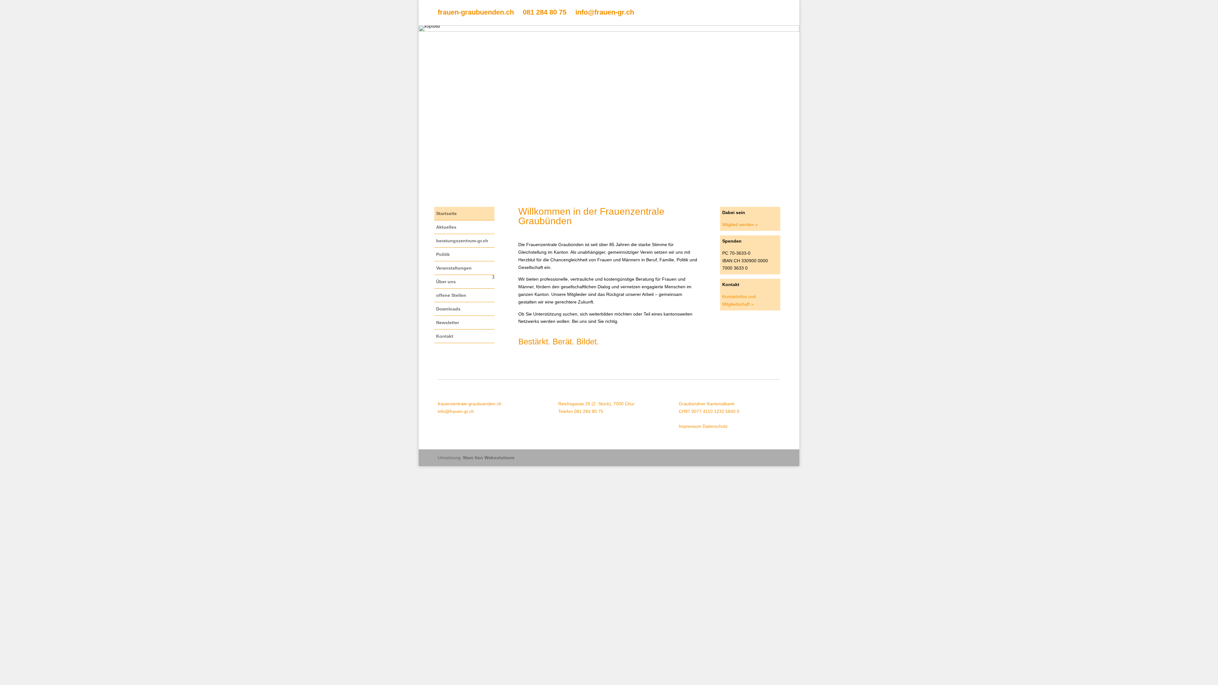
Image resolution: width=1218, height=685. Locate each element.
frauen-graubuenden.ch (476, 12)
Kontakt (444, 336)
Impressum (690, 426)
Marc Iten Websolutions (488, 457)
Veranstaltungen (454, 268)
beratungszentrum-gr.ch (462, 240)
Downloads (448, 308)
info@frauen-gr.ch (604, 12)
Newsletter (447, 322)
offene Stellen (451, 295)
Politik (443, 254)
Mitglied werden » (740, 224)
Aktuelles (446, 227)
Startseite (446, 213)
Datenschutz (715, 426)
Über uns (446, 281)
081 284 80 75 (544, 12)
